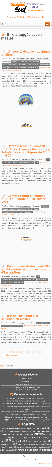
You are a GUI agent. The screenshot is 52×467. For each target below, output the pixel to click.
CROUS (39, 434)
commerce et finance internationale (12, 279)
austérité (31, 428)
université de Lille (33, 67)
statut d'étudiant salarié (25, 212)
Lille (42, 323)
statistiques (23, 67)
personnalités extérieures (10, 212)
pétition (10, 282)
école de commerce (29, 279)
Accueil (2, 366)
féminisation (22, 64)
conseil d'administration (18, 434)
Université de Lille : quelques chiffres (26, 53)
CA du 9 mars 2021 (26, 381)
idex (2, 441)
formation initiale (45, 64)
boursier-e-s (24, 61)
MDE (15, 444)
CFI (38, 276)
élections (47, 449)
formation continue (33, 64)
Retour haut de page (44, 463)
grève (49, 438)
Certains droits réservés (27, 460)
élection (37, 449)
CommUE (29, 431)
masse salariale (23, 162)
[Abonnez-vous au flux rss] (3, 24)
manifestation (6, 444)
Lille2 (25, 441)
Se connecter (39, 460)
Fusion (4, 67)
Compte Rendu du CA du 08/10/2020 (26, 390)
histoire (30, 209)
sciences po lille (18, 282)
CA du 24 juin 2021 (26, 379)
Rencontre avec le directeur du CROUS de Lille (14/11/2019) (30, 417)
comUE (3, 434)
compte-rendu (43, 431)
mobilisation (23, 444)
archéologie (45, 206)
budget (40, 428)
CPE (32, 435)
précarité (42, 444)
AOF (48, 159)
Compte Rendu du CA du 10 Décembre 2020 (26, 387)
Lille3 (29, 441)
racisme (48, 444)
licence (10, 67)
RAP (37, 162)
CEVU (3, 431)
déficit (9, 162)
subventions (37, 447)
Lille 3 (34, 159)
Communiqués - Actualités (27, 59)
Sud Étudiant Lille (14, 460)
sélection (19, 326)
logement (35, 441)
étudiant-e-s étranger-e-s (10, 64)
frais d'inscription (42, 279)
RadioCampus (6, 447)
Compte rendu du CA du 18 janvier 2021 (26, 384)
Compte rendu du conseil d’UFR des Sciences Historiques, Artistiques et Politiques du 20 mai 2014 (26, 150)
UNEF (2, 449)
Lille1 (18, 441)
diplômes (12, 209)
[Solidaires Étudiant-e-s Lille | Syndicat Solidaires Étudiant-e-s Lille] (26, 7)
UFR (49, 447)
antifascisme (7, 428)
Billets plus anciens (12, 355)
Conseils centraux (25, 159)
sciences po (12, 326)
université (10, 449)
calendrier (5, 209)
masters (4, 326)
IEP (38, 323)
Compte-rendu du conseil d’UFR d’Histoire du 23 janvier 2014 (23, 198)
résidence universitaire (20, 447)
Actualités (22, 276)
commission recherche (16, 431)
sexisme (30, 447)
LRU (49, 441)
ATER (4, 162)
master (16, 67)
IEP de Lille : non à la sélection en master (19, 317)
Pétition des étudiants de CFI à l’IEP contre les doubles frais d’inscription (25, 269)
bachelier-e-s (15, 61)
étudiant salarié (21, 209)
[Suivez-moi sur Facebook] (5, 24)
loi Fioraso (43, 441)
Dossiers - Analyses (42, 59)
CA (47, 427)
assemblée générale (20, 428)
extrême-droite (19, 438)
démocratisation (34, 61)
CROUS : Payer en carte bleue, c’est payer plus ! (34, 420)
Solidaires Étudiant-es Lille (13, 70)
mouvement (34, 444)
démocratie (10, 437)
